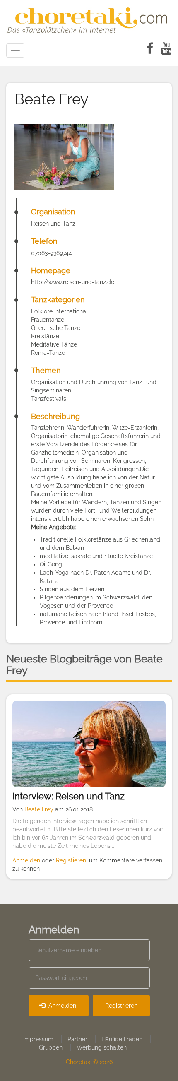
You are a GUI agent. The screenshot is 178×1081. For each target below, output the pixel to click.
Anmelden (26, 860)
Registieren (71, 860)
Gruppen (51, 1047)
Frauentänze (47, 319)
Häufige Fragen (121, 1039)
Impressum (38, 1039)
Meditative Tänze (54, 344)
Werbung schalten (102, 1047)
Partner (77, 1039)
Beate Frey (38, 809)
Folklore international (59, 311)
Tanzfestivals (48, 398)
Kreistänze (45, 336)
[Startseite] (89, 19)
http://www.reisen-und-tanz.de (72, 282)
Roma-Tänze (48, 352)
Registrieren (121, 1005)
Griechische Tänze (55, 328)
